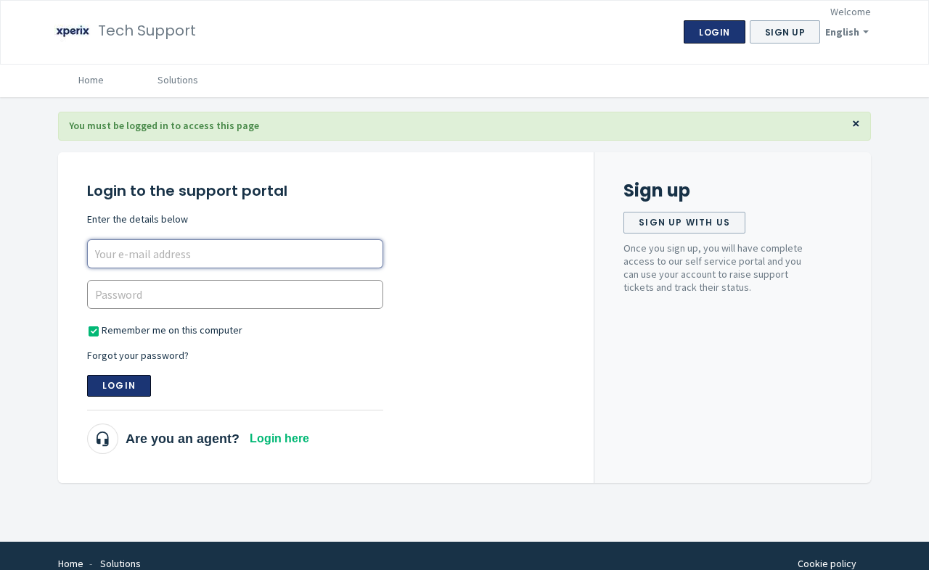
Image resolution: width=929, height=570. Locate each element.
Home (91, 79)
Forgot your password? (138, 355)
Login (119, 385)
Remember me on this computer (172, 329)
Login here (279, 438)
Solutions (177, 79)
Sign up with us (684, 222)
